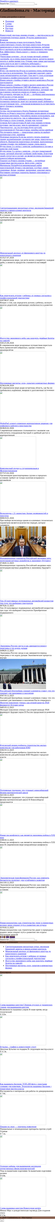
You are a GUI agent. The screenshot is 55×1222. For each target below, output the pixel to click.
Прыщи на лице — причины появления (18, 1126)
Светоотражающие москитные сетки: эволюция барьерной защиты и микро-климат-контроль (27, 209)
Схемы (8, 23)
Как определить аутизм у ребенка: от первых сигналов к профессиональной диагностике (25, 296)
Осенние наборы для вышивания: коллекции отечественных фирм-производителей (20, 1167)
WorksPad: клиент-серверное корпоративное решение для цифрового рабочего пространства (26, 424)
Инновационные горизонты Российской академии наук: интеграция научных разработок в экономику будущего (25, 559)
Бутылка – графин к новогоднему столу (18, 1047)
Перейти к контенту (9, 1)
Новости (9, 31)
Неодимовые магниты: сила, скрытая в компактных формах (27, 383)
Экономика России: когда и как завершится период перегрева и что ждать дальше (23, 647)
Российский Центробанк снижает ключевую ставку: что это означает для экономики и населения (27, 692)
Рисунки (9, 28)
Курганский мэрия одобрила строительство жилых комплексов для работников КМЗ (23, 746)
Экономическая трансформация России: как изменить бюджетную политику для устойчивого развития (24, 879)
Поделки (9, 26)
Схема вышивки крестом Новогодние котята (20, 1208)
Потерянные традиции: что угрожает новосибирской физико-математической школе (24, 791)
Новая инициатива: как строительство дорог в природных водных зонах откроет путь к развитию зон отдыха (26, 924)
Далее (12, 937)
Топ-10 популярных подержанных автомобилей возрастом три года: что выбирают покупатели (26, 602)
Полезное (9, 21)
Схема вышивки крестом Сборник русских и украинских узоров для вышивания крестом (26, 1006)
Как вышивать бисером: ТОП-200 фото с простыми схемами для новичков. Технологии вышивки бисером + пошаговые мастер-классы (26, 1086)
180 (7, 937)
